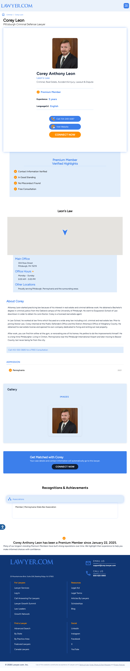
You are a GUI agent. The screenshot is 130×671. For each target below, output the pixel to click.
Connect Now (65, 134)
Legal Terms (76, 593)
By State (18, 633)
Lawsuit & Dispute (84, 82)
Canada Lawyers (21, 649)
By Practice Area (21, 639)
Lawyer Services (21, 588)
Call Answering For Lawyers (26, 598)
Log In (17, 593)
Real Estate (51, 82)
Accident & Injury (66, 82)
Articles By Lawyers (80, 598)
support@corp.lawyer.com (104, 565)
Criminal (41, 82)
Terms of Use (84, 665)
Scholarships (77, 603)
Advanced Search (22, 628)
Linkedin (75, 628)
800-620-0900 (99, 575)
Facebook (75, 639)
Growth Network (22, 614)
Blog (73, 609)
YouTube (75, 649)
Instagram (75, 633)
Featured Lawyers (22, 644)
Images (64, 396)
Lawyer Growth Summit (25, 603)
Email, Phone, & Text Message (100, 665)
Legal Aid (75, 588)
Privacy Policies (119, 665)
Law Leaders (20, 609)
